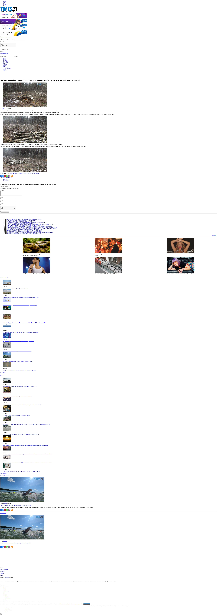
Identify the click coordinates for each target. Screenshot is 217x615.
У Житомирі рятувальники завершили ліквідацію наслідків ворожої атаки (21, 220)
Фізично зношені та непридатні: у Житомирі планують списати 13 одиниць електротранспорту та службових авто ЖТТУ (30, 224)
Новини (4, 59)
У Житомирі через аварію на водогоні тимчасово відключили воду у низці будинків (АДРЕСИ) (25, 229)
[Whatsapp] (7, 176)
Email (1, 200)
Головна (4, 58)
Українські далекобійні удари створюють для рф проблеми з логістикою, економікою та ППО (25, 231)
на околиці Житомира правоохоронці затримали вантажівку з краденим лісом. (24, 173)
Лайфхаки (5, 64)
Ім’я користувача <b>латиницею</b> (7, 39)
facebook (4, 1)
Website (1, 203)
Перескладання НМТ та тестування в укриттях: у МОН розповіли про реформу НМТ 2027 (24, 233)
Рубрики (4, 66)
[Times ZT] (108, 10)
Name (1, 197)
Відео (4, 63)
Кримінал (4, 65)
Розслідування (8, 68)
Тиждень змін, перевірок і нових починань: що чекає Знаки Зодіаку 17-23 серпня (18, 341)
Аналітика (5, 60)
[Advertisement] (108, 75)
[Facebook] (1, 176)
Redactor (5, 503)
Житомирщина (5, 177)
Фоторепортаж (5, 62)
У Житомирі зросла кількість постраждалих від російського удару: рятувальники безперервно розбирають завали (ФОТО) (30, 232)
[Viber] (9, 176)
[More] (11, 176)
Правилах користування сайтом (77, 603)
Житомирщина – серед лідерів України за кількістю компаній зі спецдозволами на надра (20, 305)
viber (4, 5)
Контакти (4, 70)
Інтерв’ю (6, 67)
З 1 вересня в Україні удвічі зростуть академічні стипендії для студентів (21, 223)
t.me (3, 3)
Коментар (2, 190)
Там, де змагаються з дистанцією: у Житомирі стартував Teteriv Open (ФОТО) (18, 361)
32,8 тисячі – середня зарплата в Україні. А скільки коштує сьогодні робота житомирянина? (20, 332)
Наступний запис (6, 180)
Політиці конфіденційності (64, 603)
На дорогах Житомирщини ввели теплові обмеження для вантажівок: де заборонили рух (24, 219)
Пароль (1, 41)
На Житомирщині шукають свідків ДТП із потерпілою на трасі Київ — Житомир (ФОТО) (24, 230)
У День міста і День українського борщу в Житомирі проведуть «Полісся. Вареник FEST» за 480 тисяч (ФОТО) (24, 322)
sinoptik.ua (7, 577)
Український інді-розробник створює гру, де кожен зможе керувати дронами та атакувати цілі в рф (26, 222)
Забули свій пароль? (4, 53)
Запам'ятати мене (5, 49)
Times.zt (4, 108)
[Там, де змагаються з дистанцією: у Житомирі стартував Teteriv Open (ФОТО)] (22, 501)
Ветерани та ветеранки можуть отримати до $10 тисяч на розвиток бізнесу (17, 313)
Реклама (4, 69)
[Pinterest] (5, 176)
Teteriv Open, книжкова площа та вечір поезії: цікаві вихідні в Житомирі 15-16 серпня (19, 370)
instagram (4, 2)
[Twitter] (3, 176)
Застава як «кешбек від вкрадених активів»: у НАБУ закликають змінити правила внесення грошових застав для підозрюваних (31, 228)
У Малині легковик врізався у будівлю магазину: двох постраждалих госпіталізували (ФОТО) (25, 225)
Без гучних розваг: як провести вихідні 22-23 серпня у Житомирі (19, 221)
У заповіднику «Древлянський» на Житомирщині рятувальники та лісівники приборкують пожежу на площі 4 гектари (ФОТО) (32, 227)
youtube (4, 4)
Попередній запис (6, 179)
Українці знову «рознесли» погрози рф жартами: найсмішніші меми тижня (17, 351)
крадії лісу (10, 177)
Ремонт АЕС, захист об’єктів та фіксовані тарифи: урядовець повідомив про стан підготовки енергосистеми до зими (29, 226)
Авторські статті (6, 61)
